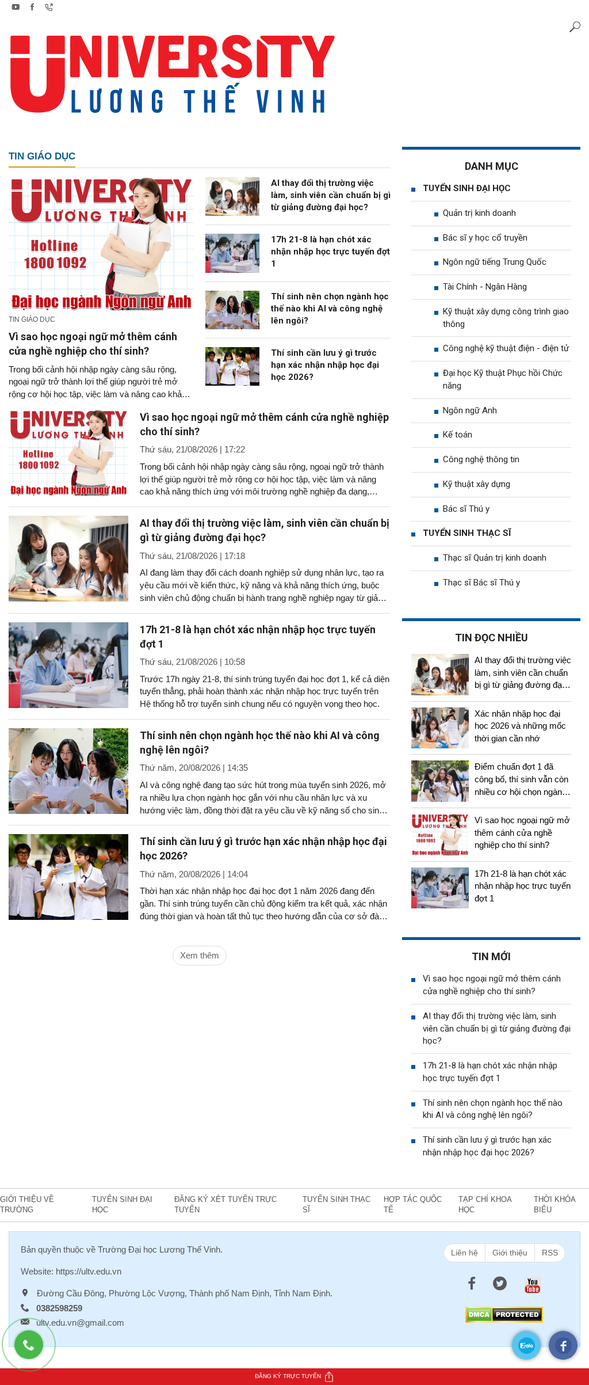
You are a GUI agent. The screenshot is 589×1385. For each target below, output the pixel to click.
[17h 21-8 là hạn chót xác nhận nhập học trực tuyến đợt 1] (232, 252)
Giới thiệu (509, 1252)
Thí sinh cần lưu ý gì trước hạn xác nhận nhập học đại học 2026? (325, 365)
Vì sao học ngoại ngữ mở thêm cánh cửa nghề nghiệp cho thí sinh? (522, 832)
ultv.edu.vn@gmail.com (80, 1322)
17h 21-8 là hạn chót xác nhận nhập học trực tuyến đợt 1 (330, 251)
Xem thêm (199, 955)
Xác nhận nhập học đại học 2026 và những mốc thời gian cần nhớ (520, 726)
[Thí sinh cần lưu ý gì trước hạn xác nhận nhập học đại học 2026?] (232, 366)
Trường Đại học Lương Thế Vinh (159, 1249)
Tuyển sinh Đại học (467, 188)
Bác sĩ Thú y (466, 509)
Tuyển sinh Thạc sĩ (467, 533)
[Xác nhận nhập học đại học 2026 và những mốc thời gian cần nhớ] (440, 728)
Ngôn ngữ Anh (470, 410)
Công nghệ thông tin (481, 459)
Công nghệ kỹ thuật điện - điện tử (506, 348)
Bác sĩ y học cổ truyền (485, 238)
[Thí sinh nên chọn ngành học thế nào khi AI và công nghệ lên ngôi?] (232, 309)
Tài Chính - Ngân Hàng (485, 286)
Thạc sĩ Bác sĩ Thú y (481, 582)
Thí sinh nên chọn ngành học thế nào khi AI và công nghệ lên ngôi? (330, 308)
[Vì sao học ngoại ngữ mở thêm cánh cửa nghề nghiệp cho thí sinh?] (101, 243)
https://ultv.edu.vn (88, 1271)
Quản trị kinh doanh (479, 213)
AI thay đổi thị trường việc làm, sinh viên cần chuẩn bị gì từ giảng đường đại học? (331, 195)
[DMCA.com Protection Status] (504, 1314)
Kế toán (457, 434)
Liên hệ (464, 1252)
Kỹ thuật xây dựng (476, 484)
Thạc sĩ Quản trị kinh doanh (494, 558)
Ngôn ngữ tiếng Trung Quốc (494, 262)
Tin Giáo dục (42, 156)
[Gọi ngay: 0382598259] (34, 1350)
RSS (550, 1252)
